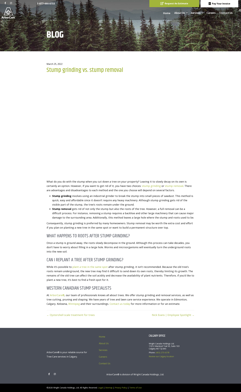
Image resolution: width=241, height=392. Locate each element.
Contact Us (226, 12)
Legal (100, 387)
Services (196, 12)
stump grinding (151, 186)
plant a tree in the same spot (90, 267)
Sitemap (109, 387)
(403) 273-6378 (162, 352)
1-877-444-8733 (46, 3)
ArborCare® (57, 295)
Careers (211, 12)
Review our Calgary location (161, 356)
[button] (187, 12)
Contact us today (120, 303)
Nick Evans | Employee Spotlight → (173, 315)
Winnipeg (74, 303)
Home (166, 13)
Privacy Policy (121, 387)
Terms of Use (135, 387)
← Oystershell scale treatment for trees (71, 315)
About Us (179, 12)
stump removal (174, 186)
